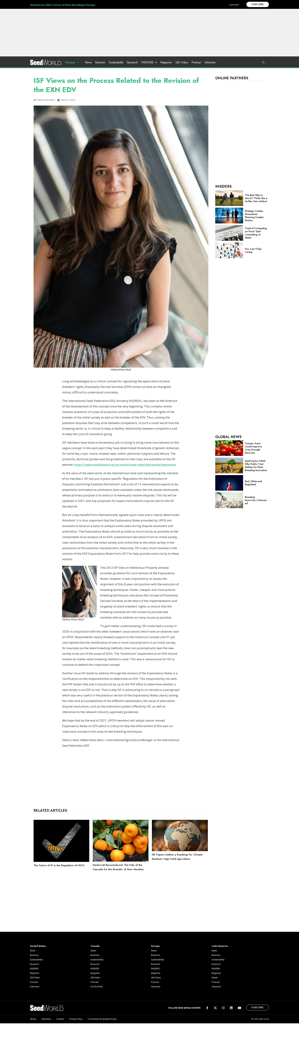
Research (132, 62)
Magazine (166, 62)
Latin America (220, 946)
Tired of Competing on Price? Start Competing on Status (256, 233)
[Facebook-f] (207, 1008)
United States (38, 946)
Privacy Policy (75, 1018)
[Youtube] (239, 1008)
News (88, 62)
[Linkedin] (231, 1008)
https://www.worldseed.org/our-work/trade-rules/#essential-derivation (125, 465)
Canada (95, 946)
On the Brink (96, 986)
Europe (70, 62)
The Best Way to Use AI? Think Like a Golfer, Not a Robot (256, 198)
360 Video (181, 62)
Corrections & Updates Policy (102, 1018)
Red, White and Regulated (253, 483)
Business (100, 62)
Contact (60, 1018)
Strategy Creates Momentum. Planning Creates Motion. (254, 215)
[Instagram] (223, 1008)
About (33, 1018)
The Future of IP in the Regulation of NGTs (59, 865)
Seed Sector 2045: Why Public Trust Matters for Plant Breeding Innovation (256, 465)
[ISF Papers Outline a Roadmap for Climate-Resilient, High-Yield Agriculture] (180, 850)
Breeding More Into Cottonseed (255, 500)
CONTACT (234, 4)
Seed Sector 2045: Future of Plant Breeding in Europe (62, 4)
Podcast (196, 62)
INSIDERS (147, 62)
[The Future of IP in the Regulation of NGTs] (61, 861)
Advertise (210, 62)
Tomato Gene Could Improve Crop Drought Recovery (253, 448)
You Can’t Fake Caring (253, 250)
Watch (215, 977)
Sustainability (116, 62)
